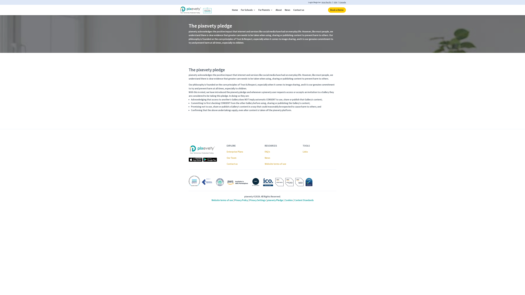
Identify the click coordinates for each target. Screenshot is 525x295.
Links (305, 151)
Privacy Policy (241, 200)
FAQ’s (267, 151)
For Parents (264, 9)
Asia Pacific (327, 2)
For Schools (247, 9)
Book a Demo (337, 9)
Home (235, 9)
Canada (342, 2)
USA (335, 2)
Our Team (231, 157)
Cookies (289, 200)
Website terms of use (275, 163)
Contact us (298, 9)
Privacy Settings (257, 200)
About (279, 9)
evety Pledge (275, 200)
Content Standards (304, 200)
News (287, 9)
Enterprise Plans (235, 151)
